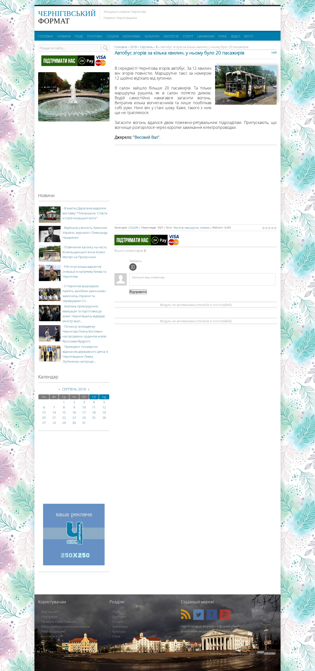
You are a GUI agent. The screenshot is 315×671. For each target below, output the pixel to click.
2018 (133, 47)
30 (74, 422)
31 (84, 422)
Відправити (138, 292)
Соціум (117, 621)
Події (116, 611)
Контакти (48, 636)
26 (104, 417)
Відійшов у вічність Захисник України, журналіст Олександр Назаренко (85, 232)
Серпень (146, 47)
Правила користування (58, 621)
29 (64, 422)
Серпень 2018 (74, 389)
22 (64, 417)
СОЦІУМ (133, 227)
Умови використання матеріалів (65, 626)
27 (44, 422)
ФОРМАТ (67, 17)
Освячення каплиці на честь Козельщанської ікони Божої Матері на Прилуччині (85, 252)
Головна (120, 47)
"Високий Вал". (146, 137)
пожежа (204, 227)
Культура (119, 631)
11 (93, 407)
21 (54, 417)
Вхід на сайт (50, 611)
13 (44, 412)
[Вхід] (133, 267)
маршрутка (192, 227)
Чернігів (178, 227)
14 (54, 412)
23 (74, 417)
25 (93, 417)
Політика (119, 616)
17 (84, 412)
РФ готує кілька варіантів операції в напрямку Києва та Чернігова (84, 271)
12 (104, 407)
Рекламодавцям (53, 631)
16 (74, 412)
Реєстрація (49, 616)
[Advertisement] (216, 17)
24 (84, 417)
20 (44, 417)
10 (84, 407)
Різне (116, 636)
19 (104, 412)
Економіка (120, 626)
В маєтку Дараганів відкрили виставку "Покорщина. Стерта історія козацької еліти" (85, 213)
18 (93, 412)
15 (64, 412)
